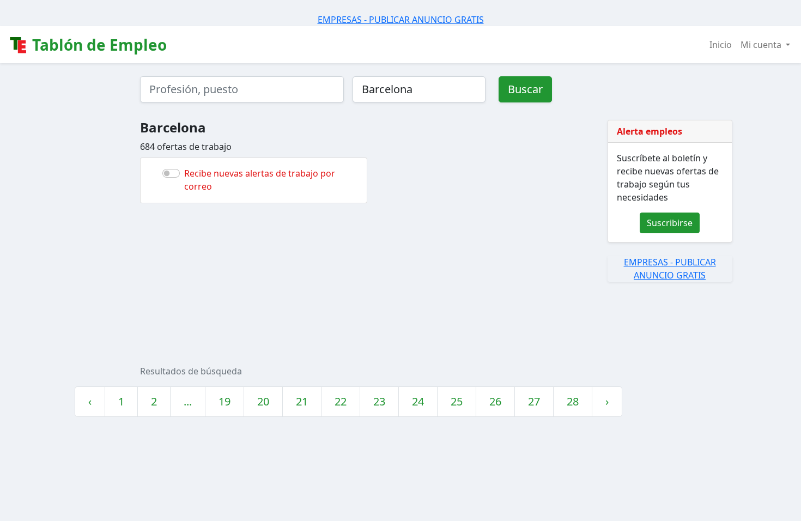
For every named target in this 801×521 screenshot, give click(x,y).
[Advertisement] (467, 284)
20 (263, 401)
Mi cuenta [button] (762, 45)
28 (573, 401)
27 (534, 401)
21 (302, 401)
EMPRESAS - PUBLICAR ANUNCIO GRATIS (401, 20)
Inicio (720, 45)
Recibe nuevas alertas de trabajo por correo (259, 179)
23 (379, 401)
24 (418, 401)
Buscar (525, 89)
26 (495, 401)
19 (224, 401)
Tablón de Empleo (97, 44)
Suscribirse (670, 223)
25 (457, 401)
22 (341, 401)
